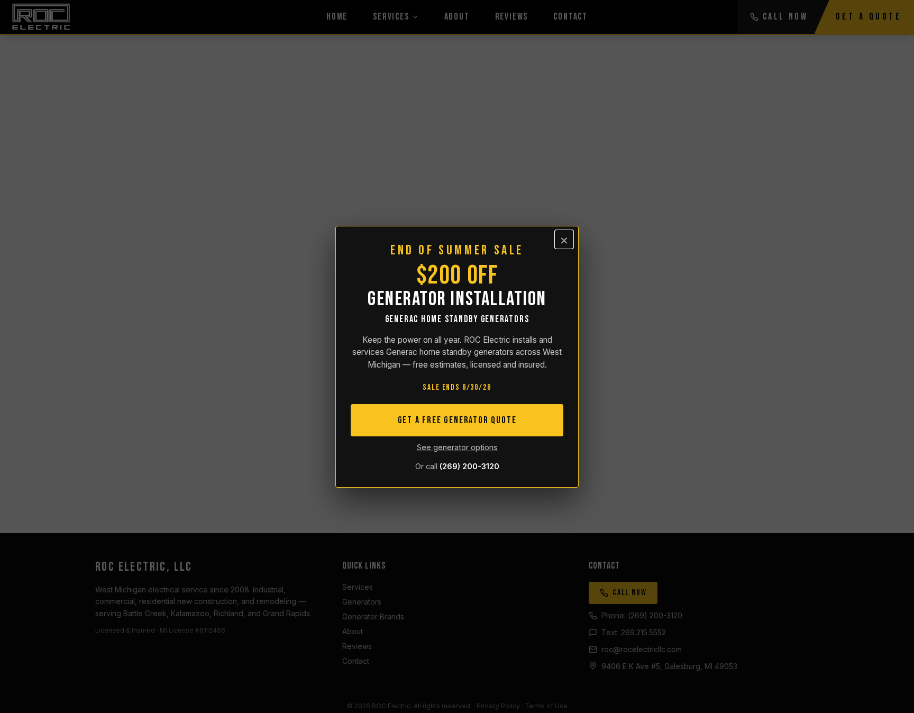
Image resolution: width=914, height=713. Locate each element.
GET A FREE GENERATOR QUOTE (457, 420)
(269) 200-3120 (469, 466)
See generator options (457, 447)
